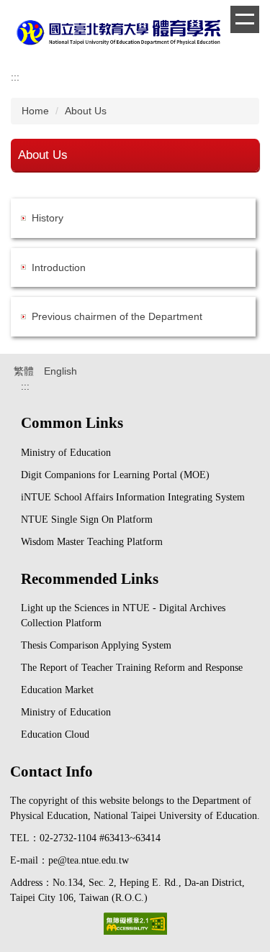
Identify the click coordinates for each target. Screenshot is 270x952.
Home (35, 110)
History (47, 218)
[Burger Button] (244, 19)
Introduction (59, 267)
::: (15, 77)
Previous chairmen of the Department (117, 316)
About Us (86, 110)
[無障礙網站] (135, 922)
